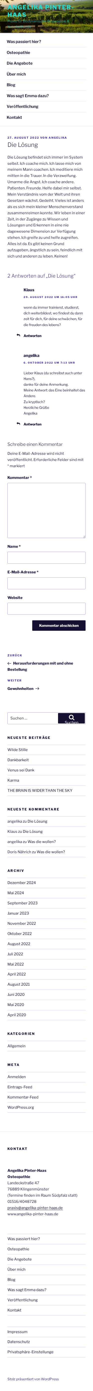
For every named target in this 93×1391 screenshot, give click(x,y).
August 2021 (18, 984)
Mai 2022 (15, 964)
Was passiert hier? (24, 41)
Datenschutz (18, 1342)
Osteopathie (18, 52)
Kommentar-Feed (22, 1097)
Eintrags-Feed (19, 1087)
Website (15, 597)
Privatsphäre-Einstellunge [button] (30, 1352)
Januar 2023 (18, 913)
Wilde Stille (17, 750)
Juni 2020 (16, 994)
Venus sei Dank (20, 770)
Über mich (16, 74)
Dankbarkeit (18, 760)
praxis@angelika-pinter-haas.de (35, 1208)
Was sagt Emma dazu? (28, 95)
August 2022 (18, 944)
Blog (11, 85)
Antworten (32, 336)
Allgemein (16, 1046)
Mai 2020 (15, 1005)
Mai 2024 (15, 893)
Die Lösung (37, 821)
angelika (58, 137)
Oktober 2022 (19, 933)
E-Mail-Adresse (22, 572)
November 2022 (21, 923)
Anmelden (16, 1077)
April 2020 (16, 1015)
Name (14, 546)
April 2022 (16, 974)
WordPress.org (20, 1107)
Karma (13, 780)
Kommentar (19, 477)
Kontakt (14, 117)
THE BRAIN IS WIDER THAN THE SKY (39, 790)
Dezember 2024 (21, 883)
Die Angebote (19, 63)
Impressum (17, 1332)
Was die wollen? (42, 842)
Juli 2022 (15, 954)
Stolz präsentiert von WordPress (33, 1379)
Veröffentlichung (22, 106)
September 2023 (22, 903)
